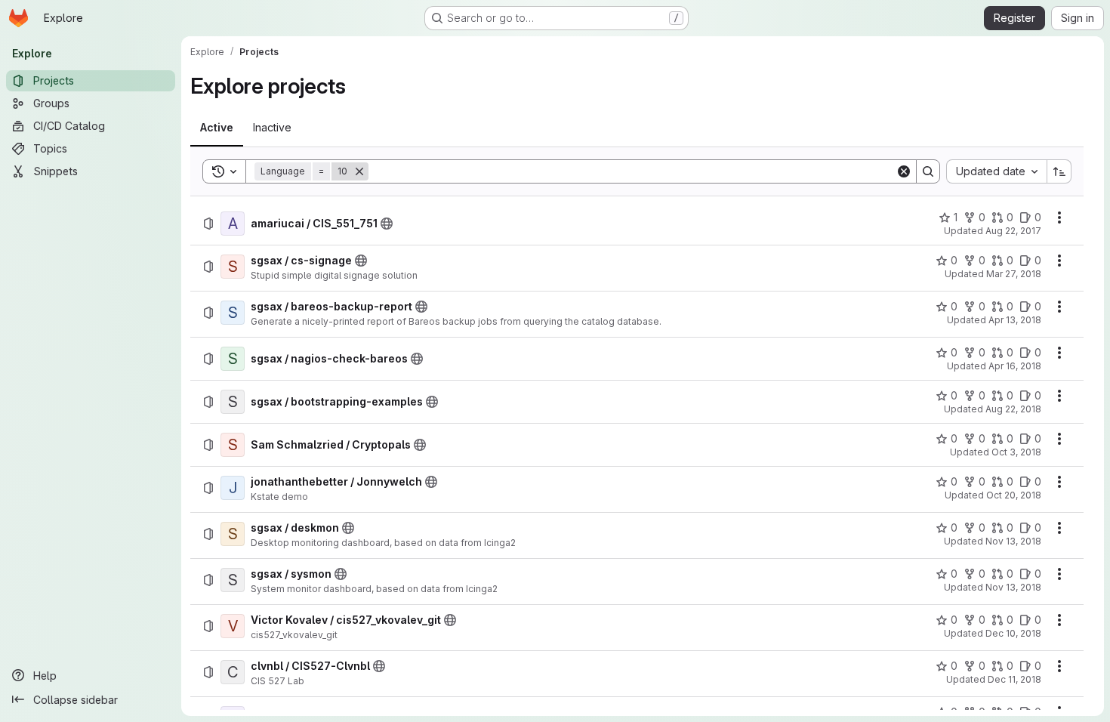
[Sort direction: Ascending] (1059, 171)
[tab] (216, 128)
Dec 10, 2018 (1013, 633)
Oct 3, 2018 (1016, 452)
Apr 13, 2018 (1014, 320)
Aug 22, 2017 (1013, 230)
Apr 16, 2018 (1014, 366)
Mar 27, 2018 (1013, 273)
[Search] (928, 171)
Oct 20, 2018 (1013, 495)
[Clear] (904, 171)
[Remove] (359, 171)
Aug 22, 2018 (1013, 409)
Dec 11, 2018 (1014, 679)
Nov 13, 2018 (1013, 541)
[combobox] (996, 171)
